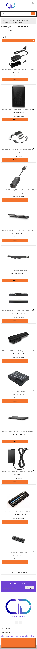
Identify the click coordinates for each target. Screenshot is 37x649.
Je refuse (18, 640)
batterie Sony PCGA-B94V (18, 552)
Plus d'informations (8, 636)
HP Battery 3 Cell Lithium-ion (18, 271)
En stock (15, 76)
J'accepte (19, 645)
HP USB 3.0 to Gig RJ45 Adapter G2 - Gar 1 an (18, 190)
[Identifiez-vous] (33, 3)
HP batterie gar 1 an (18, 391)
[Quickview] (33, 68)
